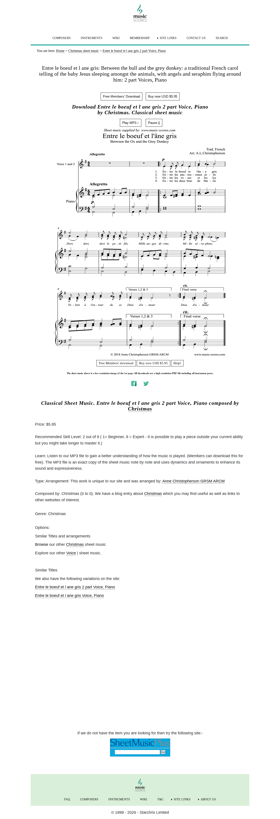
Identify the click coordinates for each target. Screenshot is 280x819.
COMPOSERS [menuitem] (61, 38)
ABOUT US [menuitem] (208, 799)
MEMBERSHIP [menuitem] (140, 38)
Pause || (154, 123)
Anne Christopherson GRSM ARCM (193, 481)
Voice (71, 553)
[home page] (140, 13)
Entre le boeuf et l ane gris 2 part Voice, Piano (75, 587)
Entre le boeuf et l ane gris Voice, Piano (69, 595)
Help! (177, 363)
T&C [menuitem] (160, 799)
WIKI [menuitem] (116, 38)
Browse (41, 544)
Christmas (140, 409)
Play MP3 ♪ (130, 123)
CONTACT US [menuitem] (196, 38)
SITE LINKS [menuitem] (168, 38)
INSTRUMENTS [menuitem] (91, 38)
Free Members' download (116, 363)
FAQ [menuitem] (67, 799)
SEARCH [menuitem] (222, 38)
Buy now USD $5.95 (162, 96)
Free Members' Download (121, 96)
